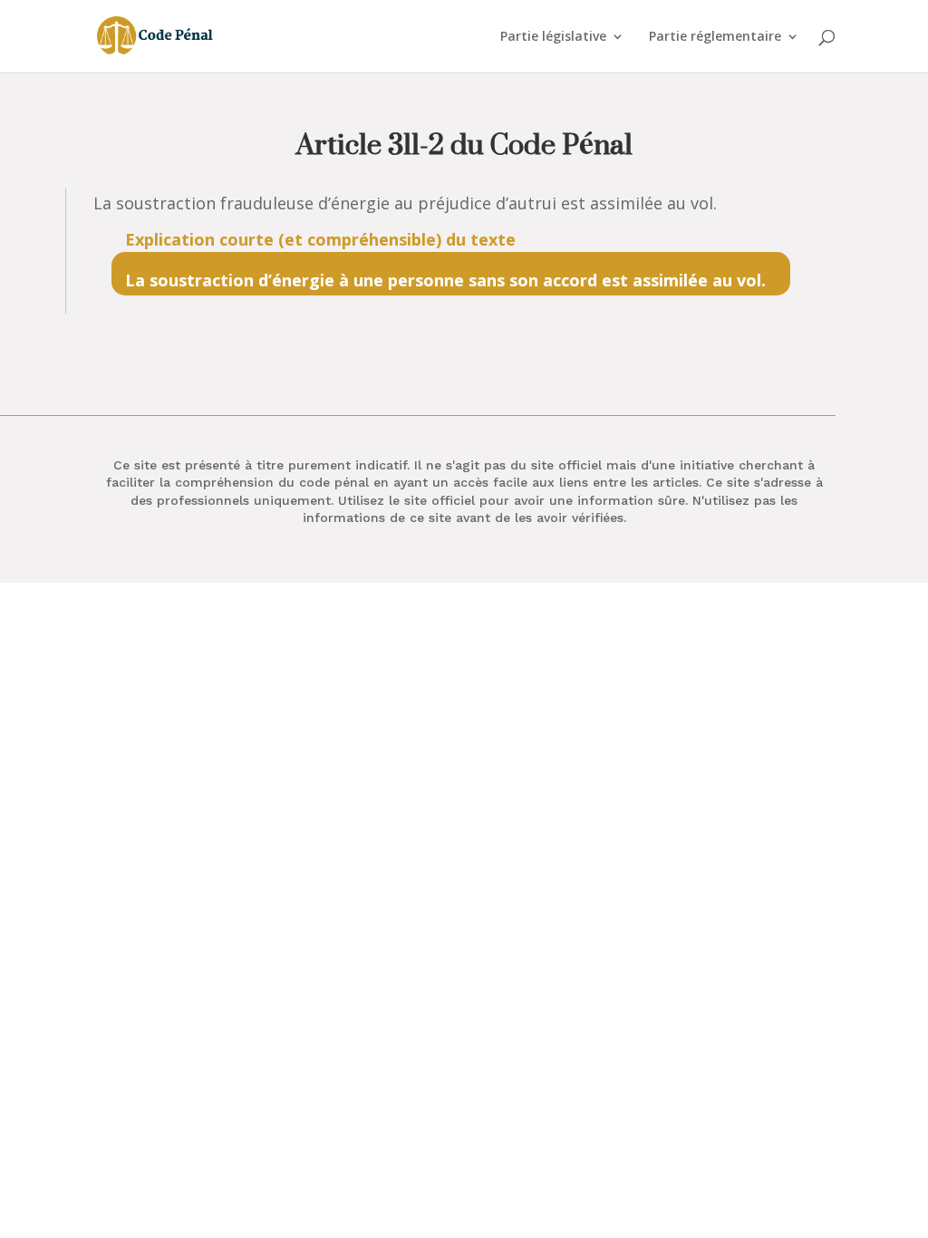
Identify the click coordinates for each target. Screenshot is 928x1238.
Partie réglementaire (715, 37)
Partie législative (553, 37)
